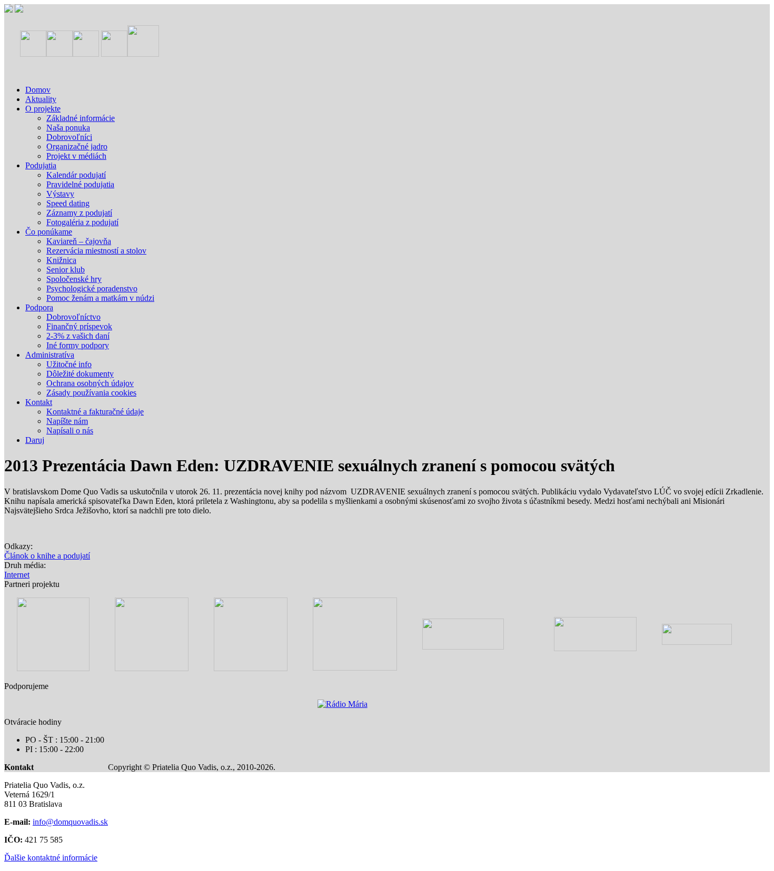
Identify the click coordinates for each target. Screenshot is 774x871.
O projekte (43, 108)
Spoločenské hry (74, 279)
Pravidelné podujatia (80, 184)
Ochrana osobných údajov (90, 383)
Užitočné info (69, 364)
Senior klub (65, 269)
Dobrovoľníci (69, 137)
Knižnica (61, 260)
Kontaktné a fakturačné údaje (95, 411)
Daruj (34, 440)
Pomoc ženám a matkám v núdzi (100, 297)
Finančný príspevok (79, 326)
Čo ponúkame (48, 231)
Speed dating (68, 203)
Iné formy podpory (77, 345)
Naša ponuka (68, 127)
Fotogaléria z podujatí (82, 222)
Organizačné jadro (76, 146)
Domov (38, 89)
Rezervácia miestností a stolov (96, 250)
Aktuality (40, 99)
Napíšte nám (67, 421)
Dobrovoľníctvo (73, 316)
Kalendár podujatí (76, 174)
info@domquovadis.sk (70, 821)
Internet (16, 574)
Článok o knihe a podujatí (47, 555)
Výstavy (60, 193)
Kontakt (38, 402)
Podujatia (40, 165)
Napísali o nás (69, 430)
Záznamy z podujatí (79, 212)
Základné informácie (80, 118)
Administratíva (49, 354)
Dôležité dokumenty (80, 373)
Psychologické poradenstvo (91, 288)
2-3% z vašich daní (78, 335)
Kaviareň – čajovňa (78, 241)
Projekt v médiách (76, 155)
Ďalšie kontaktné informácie (50, 857)
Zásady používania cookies (91, 392)
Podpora (39, 307)
